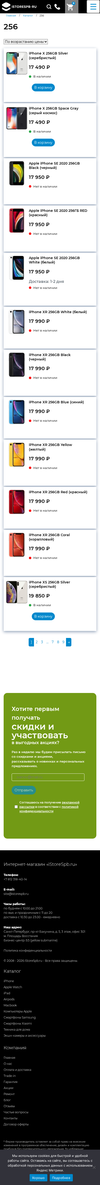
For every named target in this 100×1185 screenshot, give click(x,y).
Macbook (10, 1005)
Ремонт (9, 1094)
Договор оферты (16, 1124)
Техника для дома (17, 1029)
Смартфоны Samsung (20, 1017)
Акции (8, 1088)
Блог (7, 1100)
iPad (7, 993)
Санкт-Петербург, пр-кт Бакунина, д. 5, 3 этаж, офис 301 (44, 931)
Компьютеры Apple (18, 1011)
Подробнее (61, 1178)
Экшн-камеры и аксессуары (25, 1035)
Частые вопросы (16, 1112)
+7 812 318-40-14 (15, 879)
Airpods (9, 999)
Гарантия (10, 1082)
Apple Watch (13, 987)
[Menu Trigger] (93, 6)
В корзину (43, 87)
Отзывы (9, 1106)
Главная (9, 1057)
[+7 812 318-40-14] (59, 6)
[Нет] (94, 1167)
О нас (8, 1064)
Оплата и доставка (17, 1070)
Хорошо (38, 1178)
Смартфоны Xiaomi (18, 1023)
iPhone (9, 981)
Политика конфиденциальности (28, 950)
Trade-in (10, 1076)
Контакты (10, 1118)
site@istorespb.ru (16, 894)
